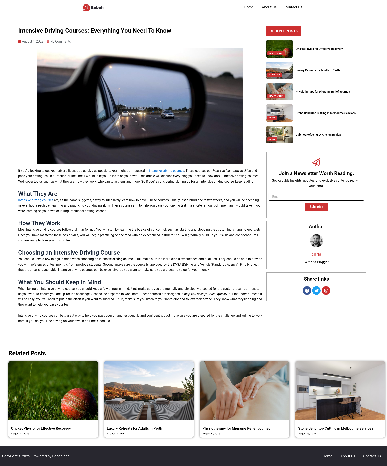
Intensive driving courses (35, 200)
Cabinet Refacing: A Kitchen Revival (319, 134)
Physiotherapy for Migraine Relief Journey (323, 91)
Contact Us (293, 7)
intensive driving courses (166, 171)
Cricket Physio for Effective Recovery (319, 48)
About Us (269, 7)
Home (249, 7)
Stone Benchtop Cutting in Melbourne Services (326, 113)
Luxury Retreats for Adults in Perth (318, 70)
